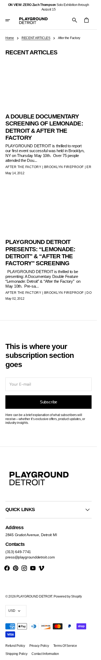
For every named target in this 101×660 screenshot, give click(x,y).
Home (9, 38)
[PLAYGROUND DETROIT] (33, 20)
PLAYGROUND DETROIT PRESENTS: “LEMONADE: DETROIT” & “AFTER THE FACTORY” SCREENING (40, 253)
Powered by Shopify (68, 596)
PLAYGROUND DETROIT (34, 596)
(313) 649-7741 (18, 552)
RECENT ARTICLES (36, 38)
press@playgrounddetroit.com (30, 557)
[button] (11, 20)
